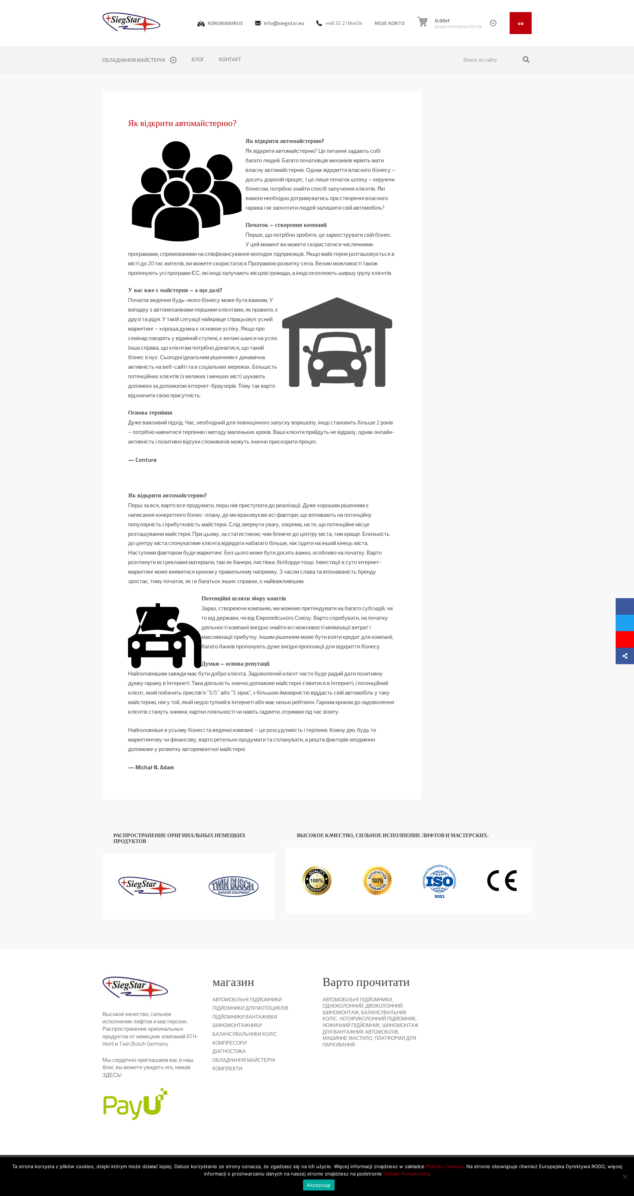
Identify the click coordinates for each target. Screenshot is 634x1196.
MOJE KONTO (390, 23)
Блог (198, 59)
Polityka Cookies (444, 1166)
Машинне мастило (347, 1038)
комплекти (227, 1068)
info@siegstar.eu (283, 23)
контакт (230, 59)
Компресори (229, 1042)
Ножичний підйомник (351, 1025)
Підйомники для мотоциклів (250, 1008)
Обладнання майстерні (243, 1060)
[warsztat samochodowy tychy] (131, 22)
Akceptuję (319, 1185)
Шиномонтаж (341, 1012)
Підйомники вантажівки (244, 1016)
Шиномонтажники (237, 1025)
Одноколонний (343, 1005)
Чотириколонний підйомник (377, 1018)
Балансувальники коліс (244, 1034)
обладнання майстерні (134, 60)
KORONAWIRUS (225, 23)
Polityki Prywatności (406, 1174)
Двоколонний (383, 1005)
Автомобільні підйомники (247, 999)
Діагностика (229, 1051)
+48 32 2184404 (343, 23)
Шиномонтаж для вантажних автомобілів (371, 1028)
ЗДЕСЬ (111, 1075)
